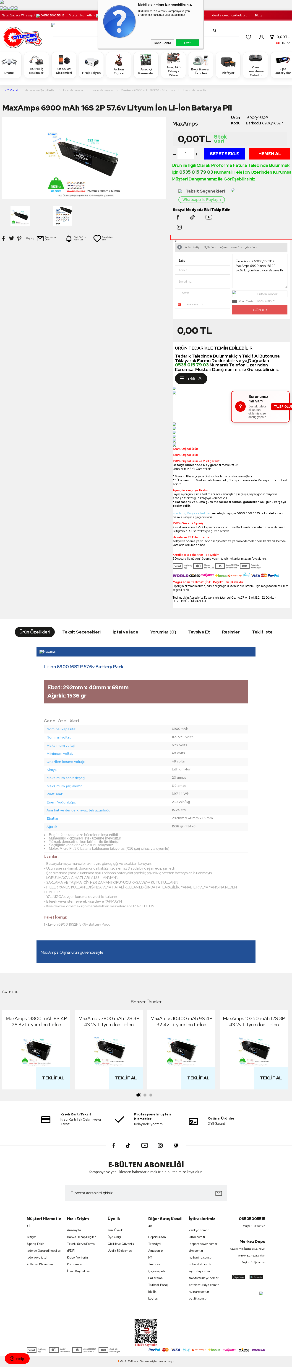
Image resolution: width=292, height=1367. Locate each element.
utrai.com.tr (197, 1237)
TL (283, 37)
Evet (187, 43)
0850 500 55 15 (52, 15)
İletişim (31, 1237)
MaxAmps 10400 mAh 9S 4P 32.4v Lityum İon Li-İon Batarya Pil (181, 1021)
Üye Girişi (114, 1237)
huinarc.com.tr (199, 1292)
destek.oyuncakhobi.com (231, 15)
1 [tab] (139, 1095)
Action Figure (119, 71)
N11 (150, 1257)
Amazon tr (155, 1251)
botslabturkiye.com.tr (204, 1285)
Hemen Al (269, 154)
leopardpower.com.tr (203, 1244)
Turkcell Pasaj (158, 1285)
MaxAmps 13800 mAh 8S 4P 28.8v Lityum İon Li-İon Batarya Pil (36, 1021)
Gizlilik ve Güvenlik (121, 1244)
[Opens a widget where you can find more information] (17, 1359)
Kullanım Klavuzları (40, 1264)
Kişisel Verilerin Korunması (77, 1261)
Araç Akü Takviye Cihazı (173, 71)
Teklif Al (53, 1078)
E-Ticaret (133, 1361)
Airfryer (228, 73)
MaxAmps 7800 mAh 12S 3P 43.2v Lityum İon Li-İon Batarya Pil (108, 1021)
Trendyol (154, 1244)
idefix (152, 1292)
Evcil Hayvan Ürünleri (200, 71)
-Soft (122, 1361)
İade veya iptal (37, 1257)
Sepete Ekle (224, 154)
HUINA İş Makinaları (36, 71)
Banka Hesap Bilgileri (81, 1237)
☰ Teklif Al (191, 378)
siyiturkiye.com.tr (201, 1271)
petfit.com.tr (198, 1298)
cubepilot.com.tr (200, 1264)
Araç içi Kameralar (146, 71)
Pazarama (155, 1278)
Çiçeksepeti (156, 1271)
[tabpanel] (36, 1051)
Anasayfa (74, 1230)
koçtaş (153, 1298)
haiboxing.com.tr (200, 1257)
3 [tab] (151, 1095)
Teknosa (154, 1264)
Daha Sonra (162, 43)
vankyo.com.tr (199, 1230)
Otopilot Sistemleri (64, 71)
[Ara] (214, 30)
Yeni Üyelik (115, 1230)
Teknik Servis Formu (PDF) (81, 1247)
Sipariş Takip (35, 1244)
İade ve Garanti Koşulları (44, 1251)
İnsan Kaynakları (78, 1271)
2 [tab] (145, 1095)
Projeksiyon (91, 73)
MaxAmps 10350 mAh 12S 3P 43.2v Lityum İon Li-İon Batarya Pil (254, 1021)
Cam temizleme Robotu (255, 71)
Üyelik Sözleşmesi (120, 1251)
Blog (258, 15)
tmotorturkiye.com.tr (204, 1278)
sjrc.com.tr (196, 1251)
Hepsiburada (157, 1237)
